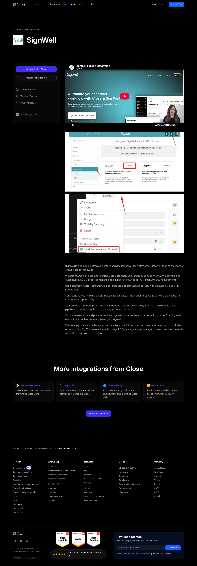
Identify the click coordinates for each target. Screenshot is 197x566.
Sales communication (22, 472)
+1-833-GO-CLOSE (127, 468)
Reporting (17, 480)
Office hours (124, 476)
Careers (157, 476)
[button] (38, 4)
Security (157, 496)
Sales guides (88, 492)
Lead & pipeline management (25, 484)
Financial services (55, 496)
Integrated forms (20, 508)
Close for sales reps (56, 479)
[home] (20, 4)
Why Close (158, 472)
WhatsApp (17, 504)
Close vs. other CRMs (92, 479)
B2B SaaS (52, 492)
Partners (87, 483)
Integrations (18, 512)
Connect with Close (36, 69)
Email (15, 496)
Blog (85, 471)
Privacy (157, 484)
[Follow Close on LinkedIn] (15, 541)
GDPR (156, 488)
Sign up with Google (163, 553)
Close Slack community (93, 496)
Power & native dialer (22, 488)
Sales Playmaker (90, 500)
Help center (124, 472)
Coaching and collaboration (25, 492)
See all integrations (98, 413)
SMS (15, 500)
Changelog (124, 492)
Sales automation (20, 476)
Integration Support (36, 77)
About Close (159, 468)
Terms (157, 480)
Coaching (52, 488)
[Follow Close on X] (27, 541)
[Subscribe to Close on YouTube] (21, 541)
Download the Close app (129, 484)
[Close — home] (19, 533)
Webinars (87, 475)
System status (125, 488)
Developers (124, 480)
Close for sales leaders (58, 475)
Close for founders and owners (61, 471)
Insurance (52, 500)
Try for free (176, 4)
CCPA (156, 492)
